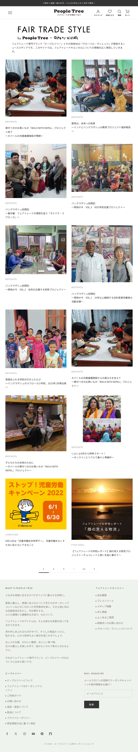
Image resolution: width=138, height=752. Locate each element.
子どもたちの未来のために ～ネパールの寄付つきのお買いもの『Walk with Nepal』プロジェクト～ (31, 466)
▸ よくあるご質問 (105, 617)
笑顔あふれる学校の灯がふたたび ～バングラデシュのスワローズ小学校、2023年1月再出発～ (35, 383)
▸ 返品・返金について (16, 706)
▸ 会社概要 (101, 595)
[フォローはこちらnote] (51, 734)
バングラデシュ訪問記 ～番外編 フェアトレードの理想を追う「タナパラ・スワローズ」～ (34, 213)
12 (84, 568)
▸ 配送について (13, 712)
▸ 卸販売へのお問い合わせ (109, 623)
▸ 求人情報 (101, 612)
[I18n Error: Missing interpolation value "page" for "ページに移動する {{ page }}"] (94, 569)
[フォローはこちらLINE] (42, 733)
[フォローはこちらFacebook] (7, 733)
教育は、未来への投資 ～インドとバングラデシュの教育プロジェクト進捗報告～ (101, 127)
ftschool (78, 544)
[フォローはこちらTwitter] (16, 733)
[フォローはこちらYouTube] (33, 733)
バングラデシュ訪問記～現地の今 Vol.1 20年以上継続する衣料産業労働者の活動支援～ (102, 297)
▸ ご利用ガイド (13, 695)
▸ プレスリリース (105, 600)
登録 (91, 704)
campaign (11, 534)
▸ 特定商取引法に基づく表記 (20, 723)
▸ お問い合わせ (13, 701)
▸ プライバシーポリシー (18, 717)
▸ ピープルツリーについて (19, 680)
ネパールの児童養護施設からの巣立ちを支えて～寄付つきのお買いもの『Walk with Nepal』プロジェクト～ (102, 381)
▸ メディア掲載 (103, 606)
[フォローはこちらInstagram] (24, 733)
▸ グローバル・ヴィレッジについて (114, 628)
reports (11, 121)
